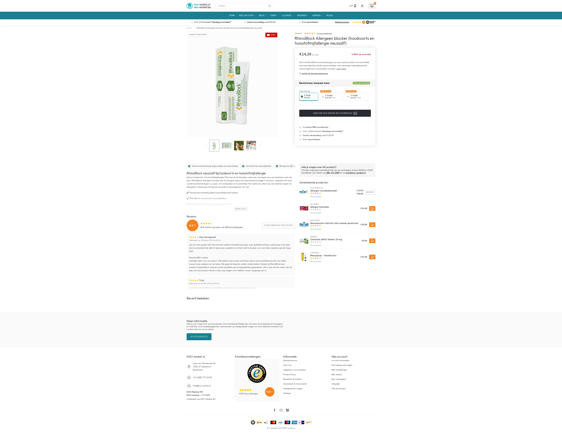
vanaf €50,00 (261, 22)
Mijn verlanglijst (338, 379)
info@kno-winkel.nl (356, 172)
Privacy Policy (289, 374)
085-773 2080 (332, 172)
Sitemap (287, 393)
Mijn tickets (336, 374)
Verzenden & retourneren (295, 384)
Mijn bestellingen (339, 369)
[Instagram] (281, 410)
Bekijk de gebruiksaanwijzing (315, 73)
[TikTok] (287, 410)
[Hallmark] (253, 422)
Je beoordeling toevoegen (278, 225)
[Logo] (370, 22)
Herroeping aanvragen (341, 365)
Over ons (287, 365)
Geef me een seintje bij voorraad (333, 113)
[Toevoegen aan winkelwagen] (372, 208)
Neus (261, 15)
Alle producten (338, 388)
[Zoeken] (269, 6)
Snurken (301, 15)
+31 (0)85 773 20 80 (202, 377)
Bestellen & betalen (292, 379)
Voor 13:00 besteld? (212, 22)
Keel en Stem (246, 15)
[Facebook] (274, 410)
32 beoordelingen (324, 33)
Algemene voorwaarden (294, 369)
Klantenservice (342, 22)
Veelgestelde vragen (293, 388)
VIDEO (273, 35)
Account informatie (340, 360)
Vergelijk (335, 384)
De (315, 127)
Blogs (329, 15)
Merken (316, 15)
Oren (273, 15)
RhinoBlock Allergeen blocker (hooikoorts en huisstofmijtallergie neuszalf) (229, 28)
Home (232, 15)
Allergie (286, 15)
